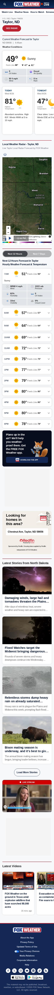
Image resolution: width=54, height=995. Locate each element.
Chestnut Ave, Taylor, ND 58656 (25, 531)
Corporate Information (27, 960)
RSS (46, 970)
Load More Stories (27, 772)
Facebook (8, 970)
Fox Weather (27, 4)
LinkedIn (33, 970)
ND (8, 19)
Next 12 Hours (15, 254)
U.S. (4, 19)
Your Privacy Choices (29, 951)
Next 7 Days (39, 254)
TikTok (39, 970)
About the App (27, 938)
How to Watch (37, 12)
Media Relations (27, 956)
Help (27, 965)
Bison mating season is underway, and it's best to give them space (26, 751)
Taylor (13, 19)
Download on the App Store (18, 977)
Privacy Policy (27, 942)
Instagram (20, 970)
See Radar (11, 28)
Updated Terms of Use (27, 947)
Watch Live (7, 12)
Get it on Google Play (35, 977)
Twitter (14, 970)
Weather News (22, 12)
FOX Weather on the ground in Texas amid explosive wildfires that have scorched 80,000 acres (17, 900)
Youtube (27, 970)
